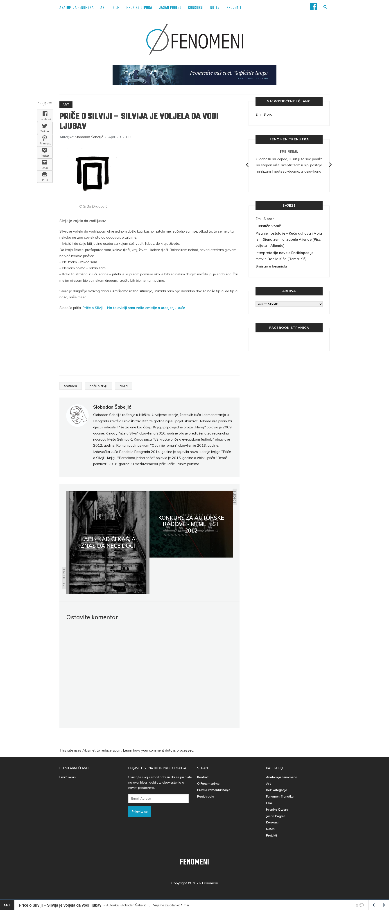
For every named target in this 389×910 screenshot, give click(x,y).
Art (103, 8)
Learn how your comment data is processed (158, 750)
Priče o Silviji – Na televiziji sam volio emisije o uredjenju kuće (133, 307)
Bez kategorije (276, 790)
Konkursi (196, 8)
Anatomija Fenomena (76, 8)
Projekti (233, 8)
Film (116, 8)
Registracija (205, 796)
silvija (124, 386)
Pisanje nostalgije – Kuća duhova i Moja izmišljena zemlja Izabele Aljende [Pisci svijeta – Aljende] (289, 239)
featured (70, 386)
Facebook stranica (289, 328)
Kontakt (202, 777)
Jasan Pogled (170, 8)
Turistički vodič (268, 226)
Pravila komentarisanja (213, 790)
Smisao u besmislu (271, 266)
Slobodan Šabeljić (89, 137)
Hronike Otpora (139, 8)
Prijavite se (140, 811)
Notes (215, 8)
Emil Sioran (265, 114)
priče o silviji (98, 386)
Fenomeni (194, 862)
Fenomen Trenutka (280, 796)
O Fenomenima (208, 784)
